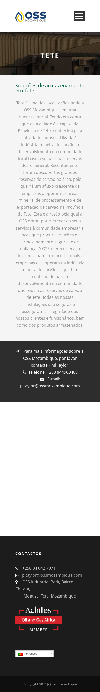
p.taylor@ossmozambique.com (50, 386)
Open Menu (79, 16)
